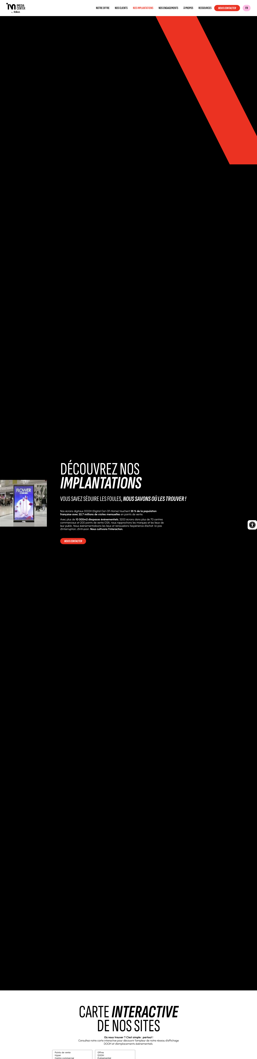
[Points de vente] (72, 1052)
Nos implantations (143, 8)
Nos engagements (168, 8)
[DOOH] (115, 1055)
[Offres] (115, 1052)
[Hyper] (72, 1055)
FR (246, 8)
